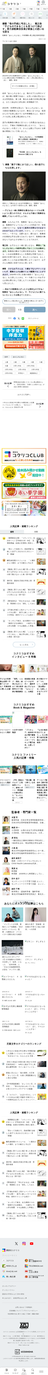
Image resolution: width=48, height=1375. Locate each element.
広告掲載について (15, 1310)
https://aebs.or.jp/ (24, 1345)
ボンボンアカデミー (9, 1286)
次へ (34, 309)
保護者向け (34, 373)
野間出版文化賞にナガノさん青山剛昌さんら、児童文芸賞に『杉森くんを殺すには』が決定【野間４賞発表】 (29, 384)
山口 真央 (13, 41)
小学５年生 (35, 369)
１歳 (6, 362)
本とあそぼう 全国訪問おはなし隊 (14, 1298)
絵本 (6, 357)
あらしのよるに (18, 357)
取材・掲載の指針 (33, 1314)
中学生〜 (21, 373)
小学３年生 (9, 369)
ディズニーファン (8, 1290)
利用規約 (29, 1307)
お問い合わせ (19, 1307)
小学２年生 (30, 366)
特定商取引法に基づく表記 (16, 1314)
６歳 (6, 366)
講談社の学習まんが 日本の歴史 (13, 1294)
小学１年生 (17, 366)
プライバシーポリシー (30, 1310)
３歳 (23, 362)
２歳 (15, 362)
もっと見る (24, 644)
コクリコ (17, 802)
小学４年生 (22, 369)
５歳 (40, 362)
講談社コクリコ (5, 785)
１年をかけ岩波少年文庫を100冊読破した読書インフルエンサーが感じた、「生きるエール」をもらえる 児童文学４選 (18, 404)
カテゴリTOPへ (24, 394)
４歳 (32, 362)
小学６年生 (9, 373)
